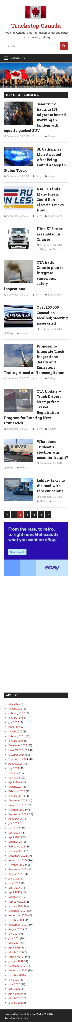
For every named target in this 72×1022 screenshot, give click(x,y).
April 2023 (14, 837)
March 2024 (15, 786)
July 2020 (13, 979)
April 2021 (14, 947)
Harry (38, 136)
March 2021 (14, 952)
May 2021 (13, 943)
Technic (57, 249)
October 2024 (16, 754)
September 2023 (18, 814)
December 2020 (17, 966)
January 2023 (15, 851)
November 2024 (17, 750)
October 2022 (16, 865)
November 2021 (17, 915)
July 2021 (13, 933)
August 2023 (15, 819)
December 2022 (17, 855)
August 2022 (15, 874)
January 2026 (16, 717)
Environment (55, 215)
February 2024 (16, 791)
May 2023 (14, 832)
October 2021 (16, 920)
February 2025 (16, 736)
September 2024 (18, 759)
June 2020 (14, 984)
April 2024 (14, 782)
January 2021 (15, 961)
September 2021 (17, 924)
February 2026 (16, 713)
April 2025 (14, 727)
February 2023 (16, 846)
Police (51, 136)
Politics (52, 428)
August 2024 (15, 763)
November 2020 (17, 970)
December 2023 (17, 800)
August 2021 (15, 929)
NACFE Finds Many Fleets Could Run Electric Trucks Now (50, 199)
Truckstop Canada (36, 25)
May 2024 (14, 777)
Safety (23, 333)
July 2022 (13, 878)
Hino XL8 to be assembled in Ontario (50, 234)
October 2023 (16, 809)
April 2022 (14, 892)
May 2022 (14, 887)
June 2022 (14, 883)
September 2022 (18, 869)
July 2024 (13, 768)
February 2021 (16, 956)
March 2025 (15, 731)
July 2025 (13, 722)
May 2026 (14, 704)
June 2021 (13, 938)
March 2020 (15, 998)
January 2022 (15, 906)
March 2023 (15, 841)
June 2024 (14, 773)
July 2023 (13, 823)
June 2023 (14, 828)
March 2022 (15, 897)
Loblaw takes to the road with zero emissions (51, 485)
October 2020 (16, 975)
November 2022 (17, 860)
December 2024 (17, 745)
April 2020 (14, 993)
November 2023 (17, 805)
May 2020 (14, 988)
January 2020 (16, 1002)
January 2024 (16, 796)
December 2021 (17, 910)
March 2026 (15, 708)
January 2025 (16, 740)
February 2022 (16, 901)
